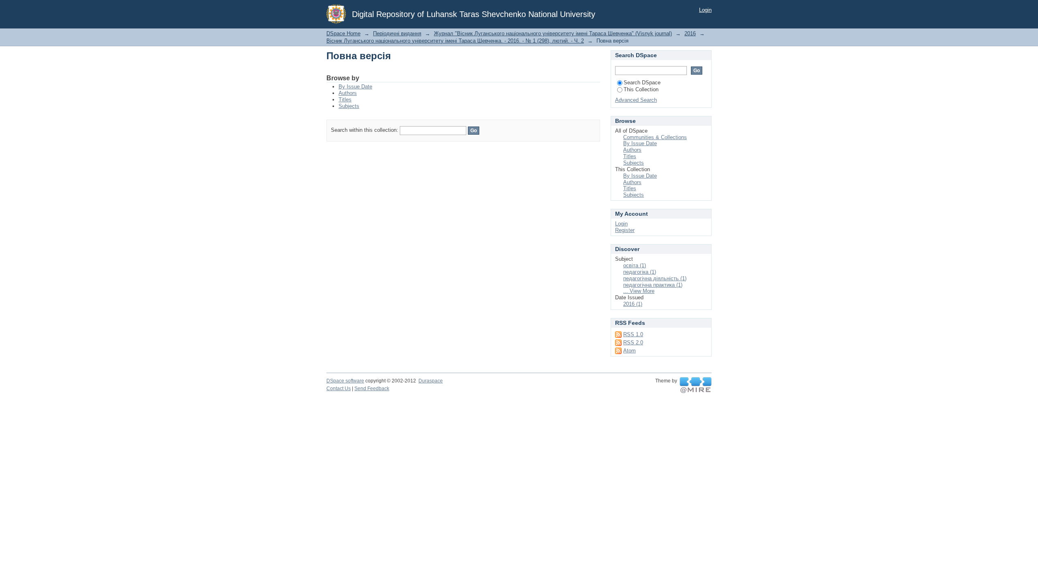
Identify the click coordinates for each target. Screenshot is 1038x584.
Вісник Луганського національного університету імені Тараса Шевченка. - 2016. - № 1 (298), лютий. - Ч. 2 (455, 41)
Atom (629, 351)
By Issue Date (355, 87)
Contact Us (338, 388)
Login (705, 10)
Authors (348, 93)
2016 (690, 33)
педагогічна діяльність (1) (654, 278)
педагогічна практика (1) (652, 285)
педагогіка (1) (639, 272)
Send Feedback (371, 388)
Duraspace (430, 381)
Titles (345, 100)
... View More (638, 291)
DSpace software (345, 381)
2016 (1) (632, 304)
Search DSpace (642, 82)
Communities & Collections (655, 137)
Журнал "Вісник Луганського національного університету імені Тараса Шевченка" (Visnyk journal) (553, 33)
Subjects (349, 106)
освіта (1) (634, 265)
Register (625, 230)
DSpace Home (343, 33)
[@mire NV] (696, 385)
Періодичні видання (397, 33)
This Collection (641, 89)
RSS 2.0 (633, 342)
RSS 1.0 (633, 334)
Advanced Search (636, 100)
